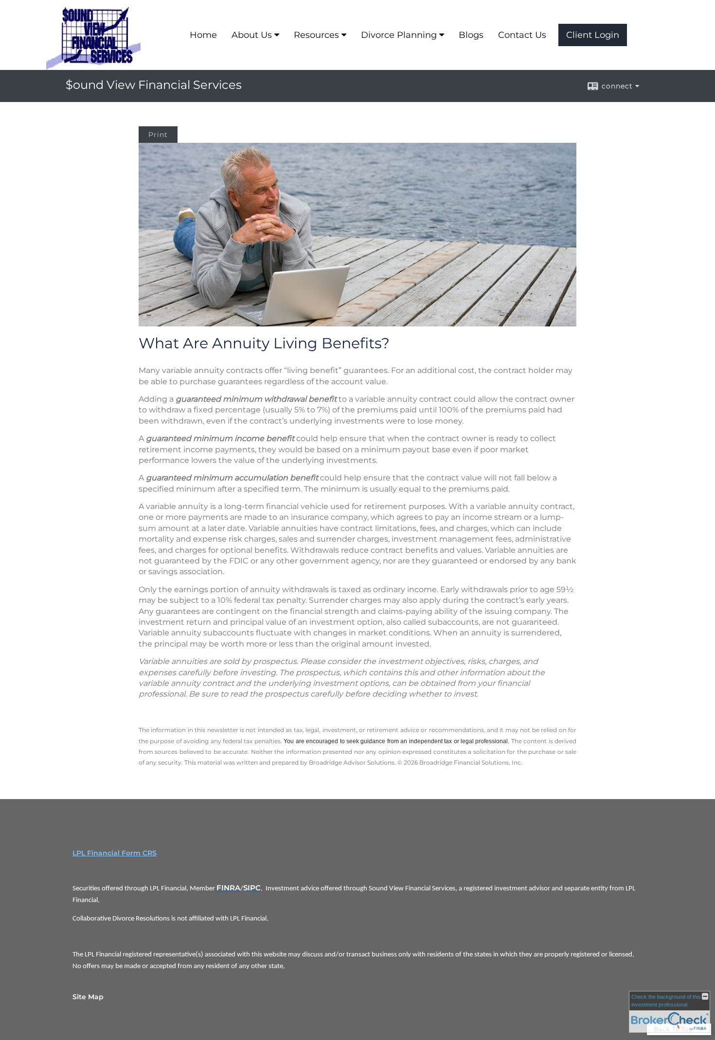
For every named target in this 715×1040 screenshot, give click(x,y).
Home (203, 35)
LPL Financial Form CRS (114, 853)
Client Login (592, 35)
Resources (316, 35)
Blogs (471, 35)
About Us (252, 35)
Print (158, 134)
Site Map (88, 996)
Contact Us (522, 35)
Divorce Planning (399, 35)
